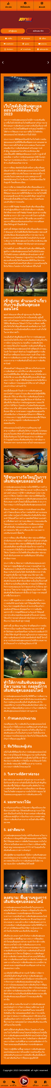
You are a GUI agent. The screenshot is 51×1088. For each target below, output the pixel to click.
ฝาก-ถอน (8, 7)
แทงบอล (4, 1085)
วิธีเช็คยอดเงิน (25, 7)
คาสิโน (13, 1085)
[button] (2, 62)
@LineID (42, 7)
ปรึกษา (36, 1085)
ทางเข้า (45, 1085)
